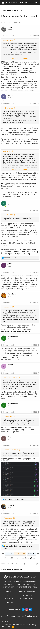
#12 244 (36, 272)
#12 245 (36, 302)
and (10, 258)
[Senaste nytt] (31, 2)
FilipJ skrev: (7, 151)
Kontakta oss (6, 624)
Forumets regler (19, 624)
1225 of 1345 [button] (20, 554)
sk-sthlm (6, 22)
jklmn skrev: (7, 307)
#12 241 (36, 36)
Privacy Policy (31, 624)
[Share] (30, 35)
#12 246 (36, 345)
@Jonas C (32, 392)
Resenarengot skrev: (10, 377)
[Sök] (36, 2)
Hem (8, 627)
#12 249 (36, 445)
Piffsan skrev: (7, 416)
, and (15, 499)
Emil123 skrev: (8, 108)
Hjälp (3, 627)
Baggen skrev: (8, 40)
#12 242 (36, 103)
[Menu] (3, 2)
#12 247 (36, 373)
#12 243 (36, 210)
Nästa (30, 554)
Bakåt (10, 554)
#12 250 (36, 513)
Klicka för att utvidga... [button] (20, 58)
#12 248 (36, 412)
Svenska (6, 621)
